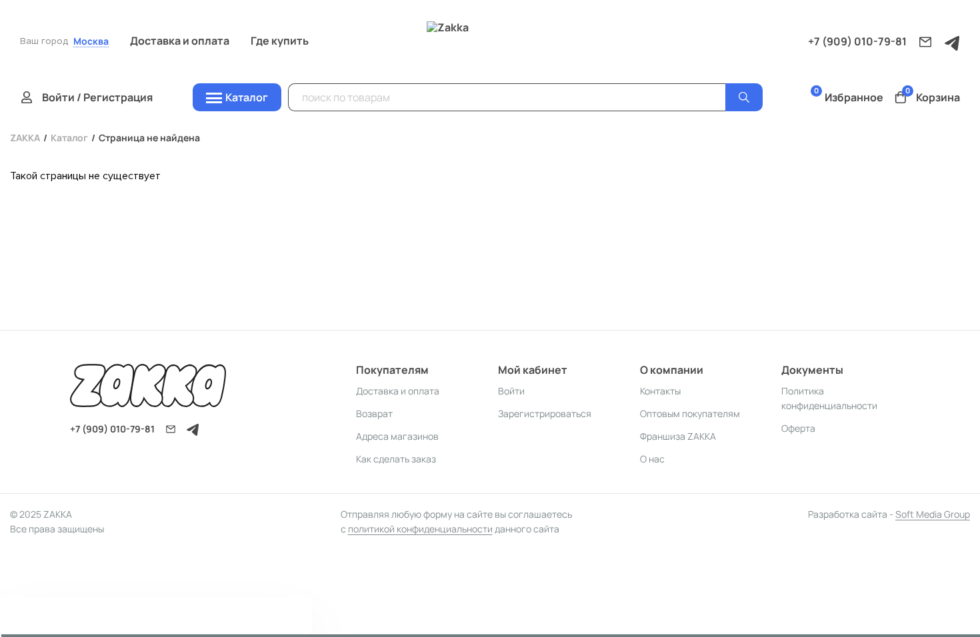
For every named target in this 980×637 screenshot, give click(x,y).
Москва (91, 41)
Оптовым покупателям (690, 413)
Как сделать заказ (396, 458)
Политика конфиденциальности (829, 398)
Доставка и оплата (179, 41)
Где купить (280, 41)
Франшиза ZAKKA (678, 436)
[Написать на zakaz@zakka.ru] (925, 42)
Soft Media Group (932, 514)
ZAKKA (25, 137)
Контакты (660, 390)
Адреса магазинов (397, 436)
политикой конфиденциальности (420, 528)
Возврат (374, 413)
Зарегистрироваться (544, 413)
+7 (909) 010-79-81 (857, 41)
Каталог (69, 137)
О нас (652, 458)
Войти (511, 390)
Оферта (798, 428)
